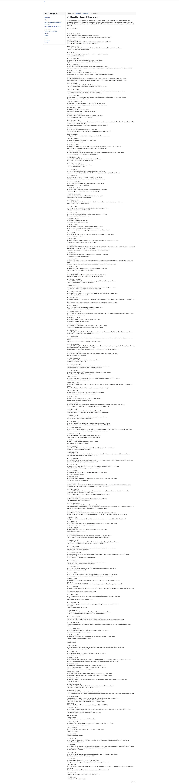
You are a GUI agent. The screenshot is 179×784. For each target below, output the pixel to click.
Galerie (138, 8)
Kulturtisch (85, 8)
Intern (166, 8)
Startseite (48, 8)
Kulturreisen (114, 8)
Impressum (159, 8)
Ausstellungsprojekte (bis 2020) (70, 8)
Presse (152, 8)
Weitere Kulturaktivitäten (127, 8)
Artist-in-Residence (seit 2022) (99, 8)
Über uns (55, 8)
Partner (145, 8)
